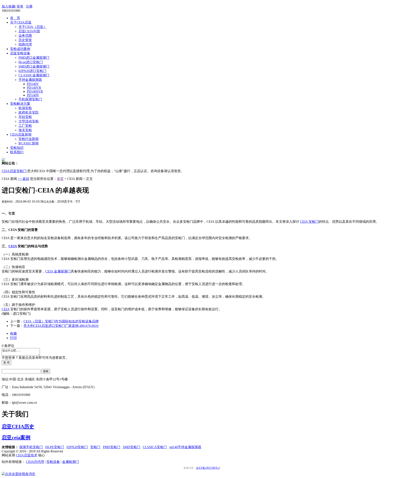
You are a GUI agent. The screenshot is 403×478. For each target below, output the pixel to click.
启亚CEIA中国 (29, 31)
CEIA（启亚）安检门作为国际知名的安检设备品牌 (61, 321)
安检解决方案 (20, 103)
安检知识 (17, 147)
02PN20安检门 (77, 447)
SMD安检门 (131, 447)
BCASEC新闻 (28, 143)
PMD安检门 (111, 447)
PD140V (33, 84)
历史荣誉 (25, 40)
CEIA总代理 (35, 462)
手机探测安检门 (30, 99)
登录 (20, 6)
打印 (13, 338)
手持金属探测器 (30, 79)
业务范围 (25, 35)
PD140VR (34, 87)
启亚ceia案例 (16, 437)
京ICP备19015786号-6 (208, 467)
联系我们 (17, 152)
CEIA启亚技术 (26, 455)
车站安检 (25, 117)
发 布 (6, 362)
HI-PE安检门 (54, 447)
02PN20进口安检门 (32, 71)
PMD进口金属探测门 (33, 57)
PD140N (33, 95)
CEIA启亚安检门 (14, 171)
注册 (29, 6)
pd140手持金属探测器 (185, 447)
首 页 (15, 18)
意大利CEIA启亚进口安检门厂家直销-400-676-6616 (61, 325)
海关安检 (25, 130)
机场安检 (25, 108)
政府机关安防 (28, 112)
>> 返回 (23, 179)
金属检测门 (70, 462)
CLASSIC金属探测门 (33, 75)
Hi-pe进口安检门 (30, 62)
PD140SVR (35, 91)
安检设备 (53, 462)
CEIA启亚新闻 (20, 134)
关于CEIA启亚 (20, 22)
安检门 (95, 447)
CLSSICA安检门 (155, 447)
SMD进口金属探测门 (33, 66)
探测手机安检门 (31, 447)
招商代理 (25, 44)
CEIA (12, 246)
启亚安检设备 (20, 53)
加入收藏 (8, 6)
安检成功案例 (20, 49)
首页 (60, 179)
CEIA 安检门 (309, 221)
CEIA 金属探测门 (58, 271)
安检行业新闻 (28, 139)
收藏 (13, 333)
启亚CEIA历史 (18, 426)
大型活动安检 (28, 121)
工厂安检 (25, 125)
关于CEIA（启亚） (32, 27)
